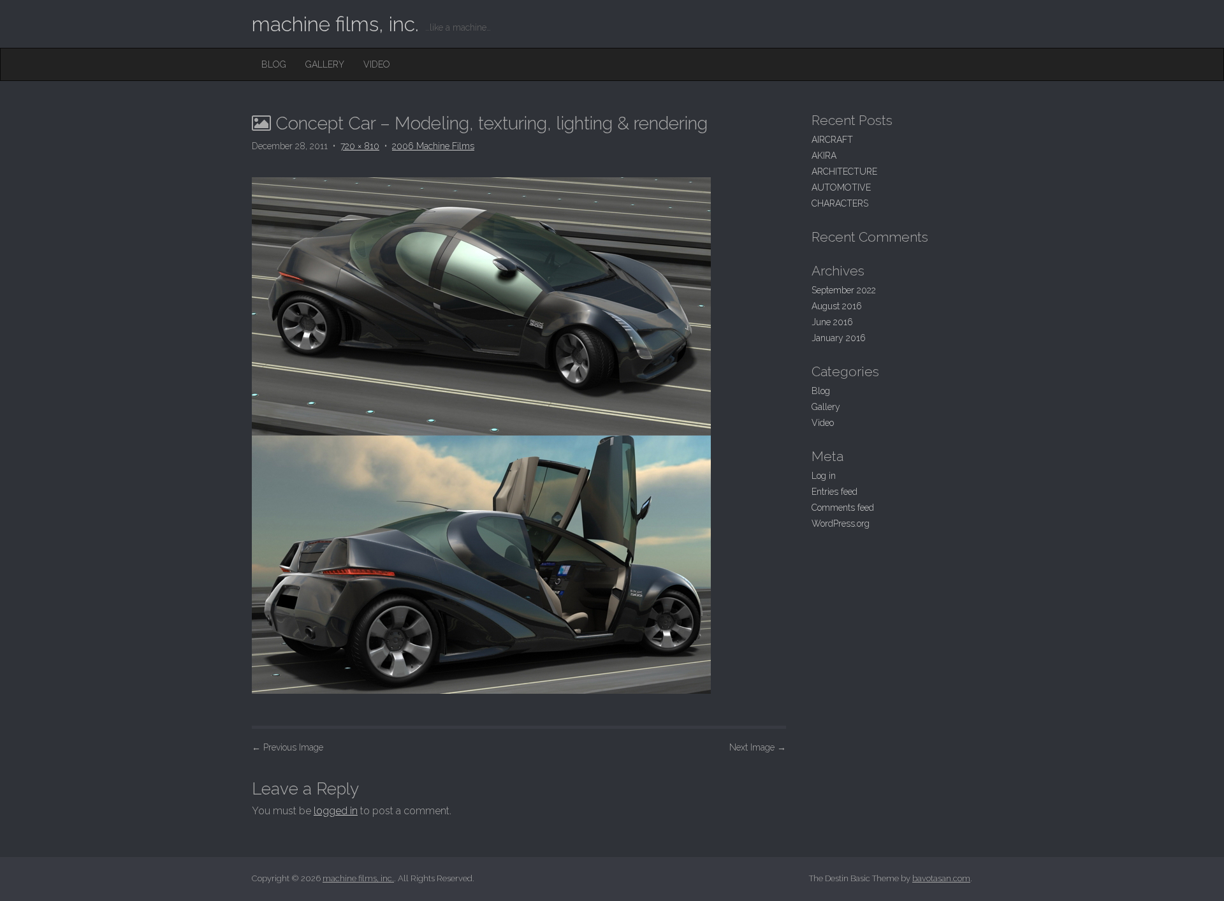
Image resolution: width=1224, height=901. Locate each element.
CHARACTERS (840, 203)
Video (376, 64)
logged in (336, 811)
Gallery (324, 64)
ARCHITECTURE (844, 171)
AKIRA (824, 155)
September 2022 (844, 290)
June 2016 (832, 322)
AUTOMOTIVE (841, 187)
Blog (273, 64)
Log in (824, 476)
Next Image (757, 747)
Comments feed (843, 507)
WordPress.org (841, 523)
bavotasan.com (941, 878)
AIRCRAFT (832, 140)
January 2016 (839, 338)
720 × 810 (359, 146)
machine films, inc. (335, 24)
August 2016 (837, 306)
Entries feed (834, 492)
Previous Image (287, 747)
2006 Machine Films (433, 146)
